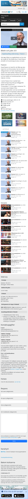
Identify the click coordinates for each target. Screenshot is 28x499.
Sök (22, 24)
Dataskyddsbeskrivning (6, 457)
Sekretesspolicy (4, 437)
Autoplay (6, 129)
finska (8, 111)
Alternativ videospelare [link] (17, 30)
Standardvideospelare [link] (6, 30)
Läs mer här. (18, 382)
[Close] (26, 492)
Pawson (22, 54)
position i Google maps (16, 369)
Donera (14, 46)
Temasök (13, 20)
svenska (12, 111)
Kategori (4, 20)
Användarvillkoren (14, 437)
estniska (3, 111)
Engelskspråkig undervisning (10, 54)
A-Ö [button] (19, 20)
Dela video (6, 46)
